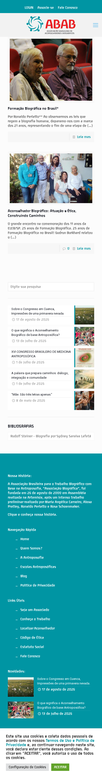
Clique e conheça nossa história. (32, 514)
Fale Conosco (68, 8)
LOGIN (29, 8)
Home (24, 539)
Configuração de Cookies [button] (27, 767)
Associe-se (45, 8)
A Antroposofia (32, 557)
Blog (23, 576)
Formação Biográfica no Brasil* (33, 108)
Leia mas (84, 137)
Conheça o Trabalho (35, 619)
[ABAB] (51, 24)
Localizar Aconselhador (37, 628)
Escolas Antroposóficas (38, 567)
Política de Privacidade (37, 585)
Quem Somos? (31, 548)
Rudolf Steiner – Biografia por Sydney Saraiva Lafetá (50, 436)
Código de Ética (32, 638)
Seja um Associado (34, 610)
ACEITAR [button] (60, 767)
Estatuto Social (32, 647)
